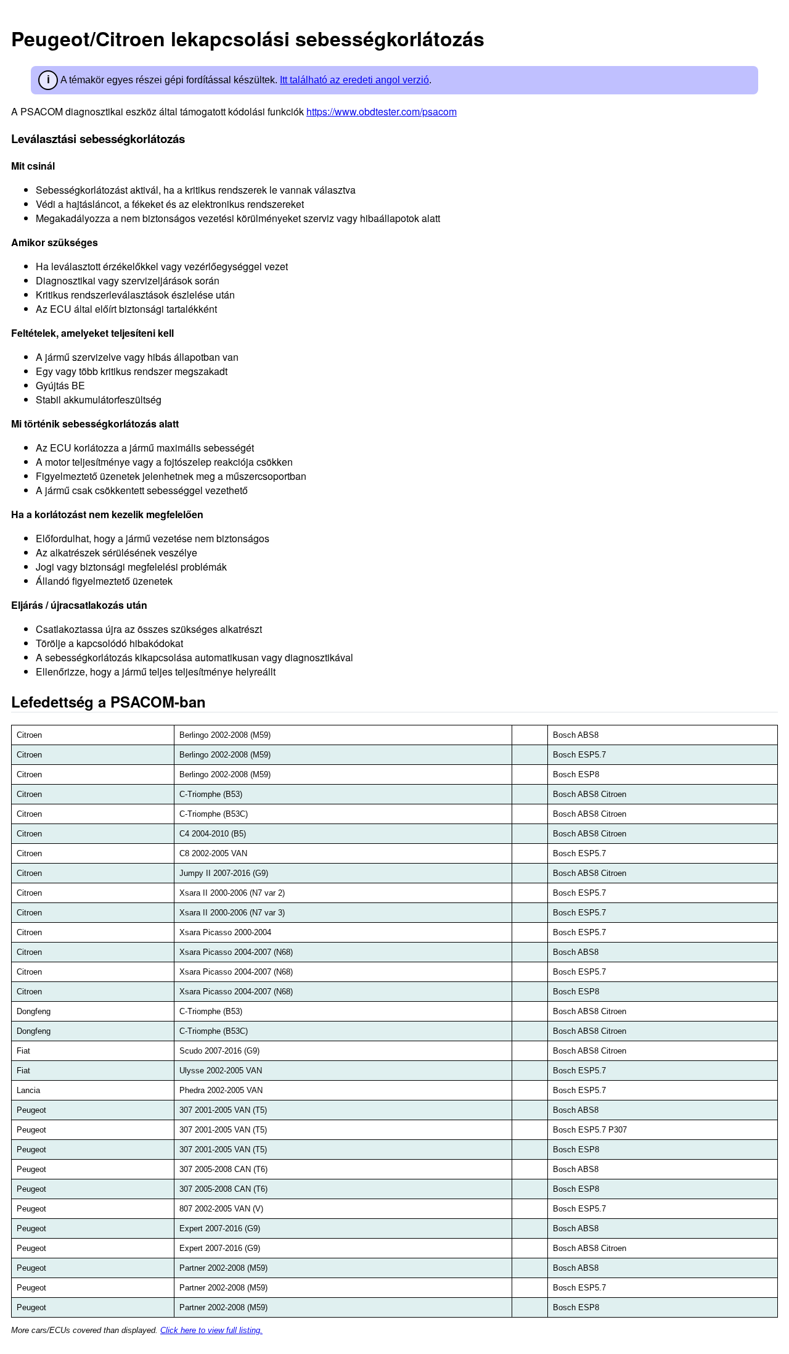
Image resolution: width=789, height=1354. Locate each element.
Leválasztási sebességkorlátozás (98, 138)
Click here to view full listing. (211, 1330)
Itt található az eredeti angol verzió (354, 80)
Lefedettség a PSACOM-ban (108, 701)
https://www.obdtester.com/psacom (381, 111)
